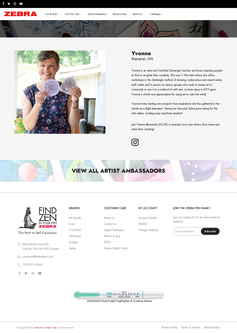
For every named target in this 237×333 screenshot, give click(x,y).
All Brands (75, 218)
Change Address (148, 230)
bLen (72, 224)
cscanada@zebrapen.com (38, 257)
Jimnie (72, 248)
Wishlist (142, 224)
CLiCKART (75, 230)
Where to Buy (119, 14)
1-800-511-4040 (32, 265)
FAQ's (107, 242)
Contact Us (110, 224)
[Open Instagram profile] (135, 142)
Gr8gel (73, 242)
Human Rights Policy (116, 248)
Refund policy (212, 327)
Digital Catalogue (114, 230)
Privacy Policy (169, 327)
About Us (137, 14)
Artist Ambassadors (97, 14)
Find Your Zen (72, 14)
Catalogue (155, 14)
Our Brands (51, 14)
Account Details (147, 218)
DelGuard (75, 236)
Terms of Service (190, 327)
